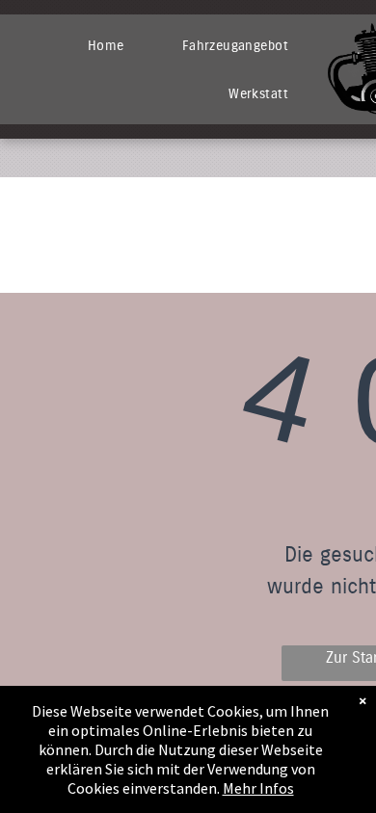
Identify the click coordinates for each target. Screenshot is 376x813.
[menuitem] (106, 45)
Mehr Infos (258, 788)
